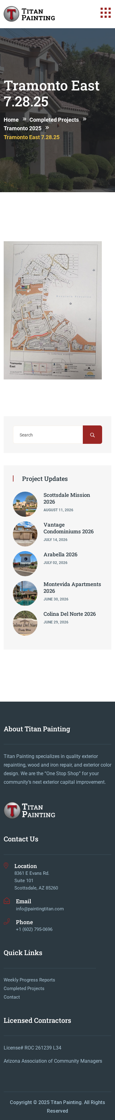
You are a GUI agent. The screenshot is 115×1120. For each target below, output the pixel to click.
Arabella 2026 (61, 554)
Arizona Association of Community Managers (53, 1061)
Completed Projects (24, 988)
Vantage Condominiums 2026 (69, 528)
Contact (12, 997)
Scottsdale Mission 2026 (67, 498)
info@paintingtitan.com (40, 909)
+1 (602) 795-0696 (34, 929)
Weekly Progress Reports (29, 980)
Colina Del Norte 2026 (70, 613)
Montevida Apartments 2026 (72, 587)
